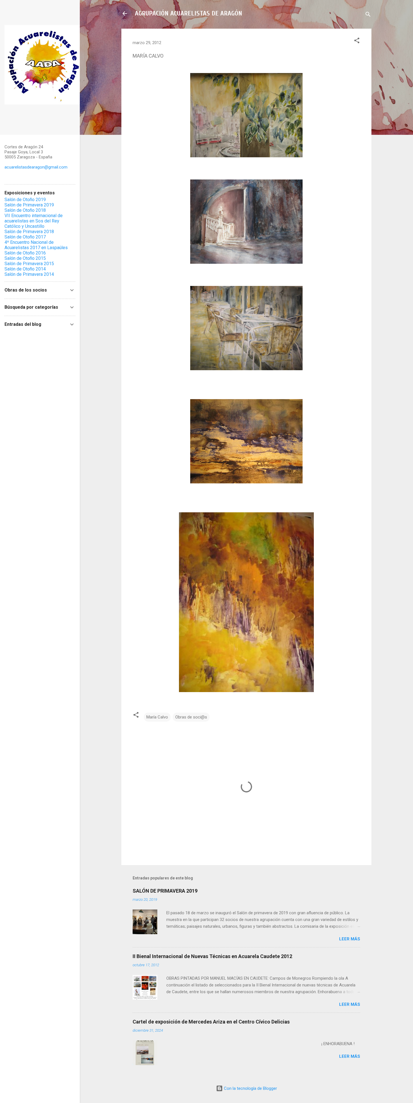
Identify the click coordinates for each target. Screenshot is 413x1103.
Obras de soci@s (191, 717)
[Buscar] (368, 15)
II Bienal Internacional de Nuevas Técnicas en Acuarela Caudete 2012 (212, 956)
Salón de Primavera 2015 (29, 263)
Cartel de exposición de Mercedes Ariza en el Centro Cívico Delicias (211, 1022)
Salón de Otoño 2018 (25, 210)
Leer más (349, 938)
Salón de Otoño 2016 (25, 253)
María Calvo (157, 717)
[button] (356, 41)
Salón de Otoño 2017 (25, 237)
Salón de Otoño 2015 (25, 258)
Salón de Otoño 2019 (25, 199)
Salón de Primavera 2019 (29, 205)
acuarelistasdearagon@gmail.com (35, 167)
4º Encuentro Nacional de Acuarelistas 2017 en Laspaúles (36, 245)
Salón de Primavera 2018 (29, 231)
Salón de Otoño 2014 (25, 269)
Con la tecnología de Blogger (250, 1088)
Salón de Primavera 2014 (29, 274)
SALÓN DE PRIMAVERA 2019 (165, 891)
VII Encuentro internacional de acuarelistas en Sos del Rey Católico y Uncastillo (33, 221)
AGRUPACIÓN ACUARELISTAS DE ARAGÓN (188, 13)
